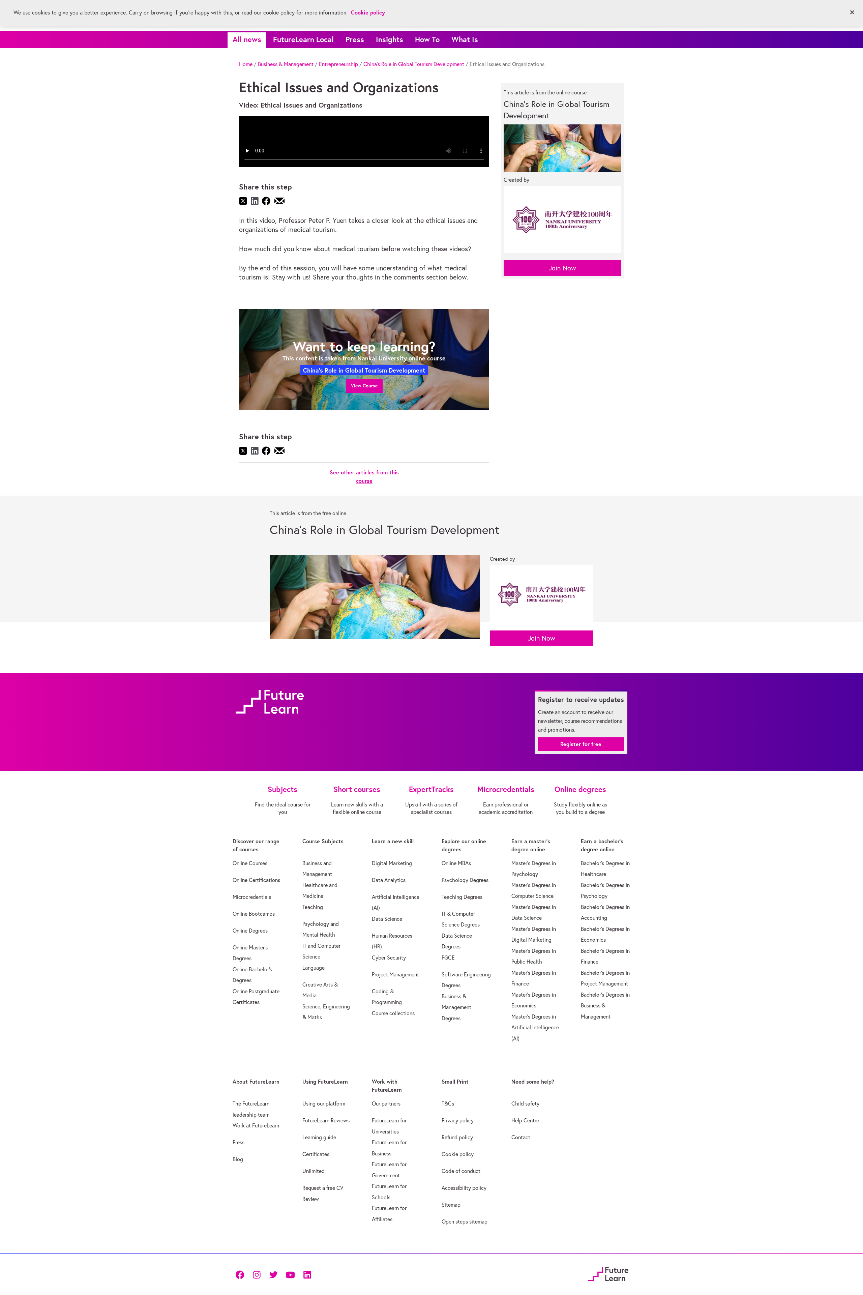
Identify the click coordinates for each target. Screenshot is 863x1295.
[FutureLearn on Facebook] (241, 1274)
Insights (389, 39)
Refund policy (457, 1137)
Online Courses (250, 863)
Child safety (525, 1103)
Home (245, 64)
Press (355, 39)
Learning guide (319, 1137)
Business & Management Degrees (456, 1007)
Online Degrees (250, 930)
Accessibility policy (464, 1187)
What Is (464, 39)
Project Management (395, 974)
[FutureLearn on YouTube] (290, 1274)
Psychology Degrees (465, 880)
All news (247, 39)
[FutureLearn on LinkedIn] (307, 1274)
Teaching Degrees (462, 896)
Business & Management (286, 64)
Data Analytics (389, 880)
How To (427, 39)
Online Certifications (256, 880)
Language (313, 967)
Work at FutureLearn (256, 1125)
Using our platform (323, 1103)
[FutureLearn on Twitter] (273, 1274)
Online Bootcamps (254, 913)
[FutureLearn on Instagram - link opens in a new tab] (256, 1274)
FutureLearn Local (303, 39)
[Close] (852, 12)
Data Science (387, 918)
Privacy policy (458, 1120)
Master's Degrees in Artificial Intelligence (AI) (535, 1027)
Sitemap (451, 1204)
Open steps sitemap (464, 1221)
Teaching (312, 907)
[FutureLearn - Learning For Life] (608, 1273)
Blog (238, 1159)
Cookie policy (458, 1154)
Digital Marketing (392, 863)
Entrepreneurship (338, 64)
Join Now (562, 268)
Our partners (386, 1103)
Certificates (315, 1154)
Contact (520, 1137)
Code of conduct (461, 1171)
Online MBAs (456, 863)
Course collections (393, 1013)
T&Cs (448, 1103)
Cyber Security (389, 957)
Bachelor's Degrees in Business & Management (605, 1005)
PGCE (448, 957)
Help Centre (525, 1120)
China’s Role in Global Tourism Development (413, 64)
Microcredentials (252, 896)
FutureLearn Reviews (326, 1120)
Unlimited (313, 1171)
